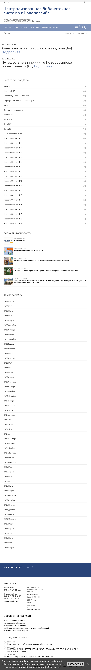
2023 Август (9, 377)
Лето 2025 (8, 124)
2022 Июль (8, 315)
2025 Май (8, 476)
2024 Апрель (9, 415)
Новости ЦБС (9, 91)
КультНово (8, 114)
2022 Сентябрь (10, 325)
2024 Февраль (10, 405)
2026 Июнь (8, 538)
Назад (7, 33)
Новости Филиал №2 (13, 143)
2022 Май (8, 306)
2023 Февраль (10, 349)
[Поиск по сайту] (83, 27)
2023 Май (8, 363)
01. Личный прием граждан (14, 620)
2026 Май (8, 533)
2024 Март (8, 410)
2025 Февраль (10, 462)
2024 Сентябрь (10, 438)
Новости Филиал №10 (13, 181)
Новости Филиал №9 (13, 176)
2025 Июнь (8, 481)
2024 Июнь (8, 424)
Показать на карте (33, 609)
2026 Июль (8, 542)
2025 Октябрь (9, 500)
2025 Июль (8, 486)
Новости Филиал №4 (13, 152)
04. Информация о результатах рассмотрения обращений (26, 628)
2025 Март (8, 467)
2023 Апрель (9, 358)
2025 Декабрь (10, 509)
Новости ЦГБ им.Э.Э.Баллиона (16, 96)
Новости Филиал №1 (12, 138)
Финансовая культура (13, 133)
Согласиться (75, 664)
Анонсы (7, 86)
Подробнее (11, 52)
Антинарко (8, 105)
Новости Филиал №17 (13, 214)
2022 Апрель (9, 301)
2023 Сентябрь (10, 382)
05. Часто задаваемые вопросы (16, 630)
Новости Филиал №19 (13, 223)
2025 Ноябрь (9, 505)
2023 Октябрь (9, 386)
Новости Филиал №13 (13, 195)
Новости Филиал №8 (13, 171)
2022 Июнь (8, 311)
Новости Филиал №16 (13, 209)
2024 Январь (9, 401)
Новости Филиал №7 (12, 167)
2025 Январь (9, 457)
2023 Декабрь (10, 396)
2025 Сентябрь (10, 495)
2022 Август (9, 320)
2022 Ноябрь (9, 334)
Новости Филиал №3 (13, 148)
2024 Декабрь (10, 453)
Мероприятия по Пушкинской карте (19, 100)
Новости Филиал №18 (13, 219)
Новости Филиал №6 (13, 162)
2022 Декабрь (10, 339)
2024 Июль (8, 429)
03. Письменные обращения (15, 625)
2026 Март (8, 524)
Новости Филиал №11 (13, 185)
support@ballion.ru (11, 601)
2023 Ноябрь (9, 391)
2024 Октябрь (9, 443)
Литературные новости (13, 110)
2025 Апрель (9, 472)
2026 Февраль (10, 519)
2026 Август (9, 547)
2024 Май (8, 419)
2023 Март (8, 353)
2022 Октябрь (9, 330)
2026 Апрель (9, 528)
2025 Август (9, 490)
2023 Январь (9, 344)
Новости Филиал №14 (13, 200)
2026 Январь (9, 514)
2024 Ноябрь (9, 448)
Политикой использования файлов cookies (39, 667)
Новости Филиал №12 (13, 190)
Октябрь (81, 33)
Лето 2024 (8, 129)
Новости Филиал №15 (13, 204)
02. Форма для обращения (14, 623)
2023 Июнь (8, 367)
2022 (74, 33)
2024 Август (9, 434)
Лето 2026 (8, 119)
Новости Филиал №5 (13, 157)
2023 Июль (8, 372)
